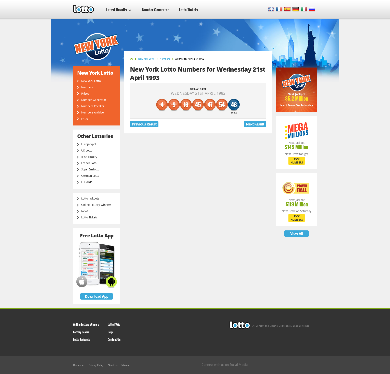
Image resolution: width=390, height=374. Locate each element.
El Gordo (86, 182)
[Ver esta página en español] (287, 9)
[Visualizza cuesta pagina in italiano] (304, 9)
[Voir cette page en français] (279, 9)
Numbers (87, 87)
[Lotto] (131, 58)
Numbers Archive (92, 112)
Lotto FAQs (114, 324)
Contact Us (114, 339)
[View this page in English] (271, 9)
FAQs (84, 118)
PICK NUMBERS (296, 161)
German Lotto (90, 175)
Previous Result (144, 124)
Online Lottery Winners (96, 204)
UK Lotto (86, 150)
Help (110, 332)
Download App (96, 296)
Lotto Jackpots (90, 198)
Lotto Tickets (188, 9)
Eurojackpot (88, 144)
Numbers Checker (92, 106)
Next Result (255, 124)
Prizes (85, 93)
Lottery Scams (81, 332)
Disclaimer (78, 365)
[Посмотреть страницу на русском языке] (312, 9)
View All (296, 233)
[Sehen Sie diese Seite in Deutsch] (295, 9)
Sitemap (125, 365)
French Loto (88, 163)
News (84, 211)
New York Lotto (91, 81)
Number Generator (155, 9)
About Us (112, 365)
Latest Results (116, 9)
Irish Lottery (89, 156)
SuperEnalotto (90, 169)
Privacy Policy (96, 365)
